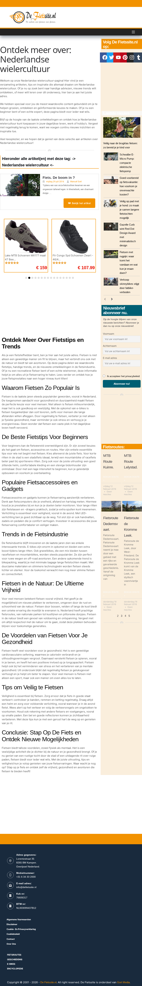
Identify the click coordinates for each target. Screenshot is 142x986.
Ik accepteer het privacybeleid (123, 376)
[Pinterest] (125, 57)
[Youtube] (118, 57)
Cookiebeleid (13, 934)
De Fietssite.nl (48, 982)
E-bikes (11, 964)
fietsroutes (14, 954)
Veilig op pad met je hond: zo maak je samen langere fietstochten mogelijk (129, 209)
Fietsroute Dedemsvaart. (110, 523)
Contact (11, 939)
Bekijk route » (111, 478)
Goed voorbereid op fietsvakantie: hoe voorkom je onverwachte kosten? (129, 186)
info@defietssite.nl (26, 887)
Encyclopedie (15, 968)
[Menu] (133, 32)
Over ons (11, 944)
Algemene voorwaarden (19, 919)
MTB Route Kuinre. (108, 461)
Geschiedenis (14, 959)
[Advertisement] (122, 86)
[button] (26, 278)
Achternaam (110, 345)
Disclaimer (12, 924)
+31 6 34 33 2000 (26, 876)
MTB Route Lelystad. (130, 461)
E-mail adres (110, 357)
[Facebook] (105, 57)
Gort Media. (123, 982)
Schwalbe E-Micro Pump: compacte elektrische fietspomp (127, 163)
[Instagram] (132, 57)
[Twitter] (112, 57)
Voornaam (108, 333)
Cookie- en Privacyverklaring (21, 929)
